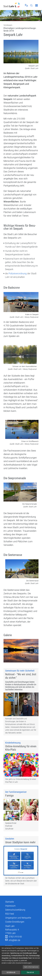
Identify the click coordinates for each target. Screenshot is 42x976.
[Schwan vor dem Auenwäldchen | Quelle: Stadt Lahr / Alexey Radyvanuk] (20, 354)
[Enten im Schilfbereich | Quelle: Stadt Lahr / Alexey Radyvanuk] (21, 429)
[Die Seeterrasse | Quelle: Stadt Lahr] (21, 569)
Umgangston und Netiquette (18, 917)
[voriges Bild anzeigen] (6, 651)
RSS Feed (9, 913)
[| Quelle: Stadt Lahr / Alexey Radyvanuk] (21, 650)
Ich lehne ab (11, 972)
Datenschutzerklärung (15, 909)
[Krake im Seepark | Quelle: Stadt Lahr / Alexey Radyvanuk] (21, 302)
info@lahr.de (14, 940)
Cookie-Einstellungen (14, 921)
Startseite (9, 901)
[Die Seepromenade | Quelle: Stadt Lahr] (20, 492)
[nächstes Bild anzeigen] (36, 651)
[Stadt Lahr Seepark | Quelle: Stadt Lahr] (21, 51)
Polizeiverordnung (18, 273)
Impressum (10, 905)
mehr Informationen (31, 967)
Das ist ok (30, 972)
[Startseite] (11, 5)
